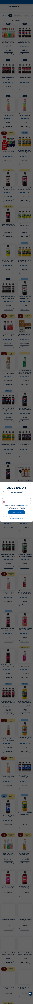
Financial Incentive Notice (16, 518)
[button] (30, 483)
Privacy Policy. (24, 505)
